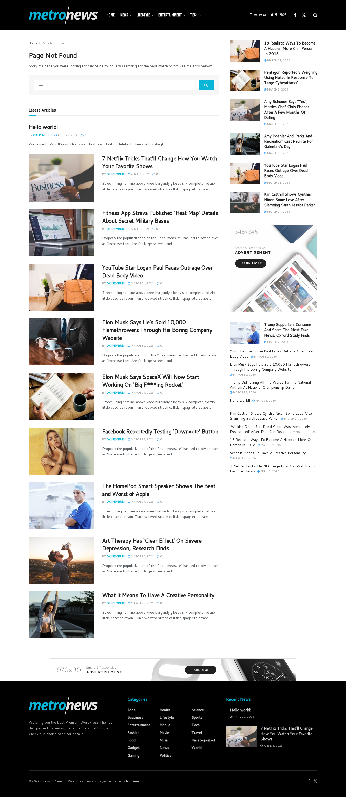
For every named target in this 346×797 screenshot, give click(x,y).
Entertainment (170, 15)
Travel (196, 732)
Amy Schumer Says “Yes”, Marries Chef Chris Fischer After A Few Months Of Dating (286, 109)
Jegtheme (133, 781)
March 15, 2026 (278, 153)
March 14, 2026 (278, 212)
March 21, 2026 (278, 60)
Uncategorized (203, 740)
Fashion (133, 732)
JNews (45, 781)
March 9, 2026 (277, 89)
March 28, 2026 (142, 439)
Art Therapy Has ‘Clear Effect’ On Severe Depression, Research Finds (151, 544)
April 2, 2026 (140, 174)
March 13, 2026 (278, 124)
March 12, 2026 (244, 392)
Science (197, 709)
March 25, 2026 (142, 603)
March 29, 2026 (142, 393)
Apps (131, 709)
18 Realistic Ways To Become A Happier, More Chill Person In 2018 (289, 48)
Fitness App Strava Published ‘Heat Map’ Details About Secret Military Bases (160, 217)
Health (165, 709)
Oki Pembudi (42, 135)
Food (131, 740)
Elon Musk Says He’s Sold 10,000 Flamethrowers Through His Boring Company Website (157, 330)
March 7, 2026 (277, 342)
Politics (165, 755)
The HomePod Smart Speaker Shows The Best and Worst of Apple (158, 490)
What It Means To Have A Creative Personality (158, 595)
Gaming (133, 755)
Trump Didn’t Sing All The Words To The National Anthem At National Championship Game (270, 385)
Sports (196, 717)
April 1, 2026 (140, 229)
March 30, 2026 (142, 346)
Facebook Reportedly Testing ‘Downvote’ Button (160, 431)
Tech (194, 15)
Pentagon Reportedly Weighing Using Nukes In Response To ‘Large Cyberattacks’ (290, 77)
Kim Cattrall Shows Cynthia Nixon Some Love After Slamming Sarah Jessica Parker (289, 200)
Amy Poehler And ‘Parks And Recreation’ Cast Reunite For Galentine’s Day (288, 141)
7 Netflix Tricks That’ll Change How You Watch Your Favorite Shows (159, 162)
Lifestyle (143, 15)
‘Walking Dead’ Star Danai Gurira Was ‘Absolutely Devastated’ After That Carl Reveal (270, 429)
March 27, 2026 (142, 502)
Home (111, 15)
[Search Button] (206, 85)
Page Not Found (54, 43)
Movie (164, 732)
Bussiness (135, 717)
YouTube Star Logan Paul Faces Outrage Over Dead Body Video (157, 271)
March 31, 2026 (142, 283)
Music (164, 740)
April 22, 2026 (67, 135)
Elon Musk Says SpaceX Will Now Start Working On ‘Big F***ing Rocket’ (150, 380)
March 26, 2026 (142, 556)
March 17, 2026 (304, 432)
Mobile (165, 724)
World (196, 747)
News (124, 15)
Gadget (133, 747)
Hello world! (43, 127)
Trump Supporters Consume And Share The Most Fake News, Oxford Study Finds (287, 330)
